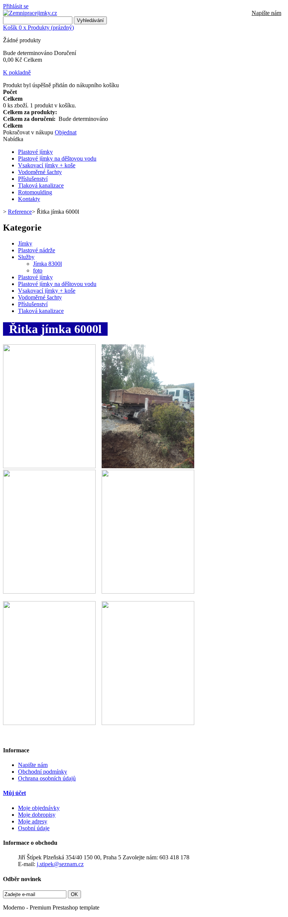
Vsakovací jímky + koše (46, 165)
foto (37, 270)
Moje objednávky (39, 808)
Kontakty (29, 199)
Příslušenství (33, 179)
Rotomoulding (35, 192)
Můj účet (14, 793)
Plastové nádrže (36, 250)
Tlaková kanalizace (41, 185)
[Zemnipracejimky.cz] (30, 13)
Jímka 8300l (47, 264)
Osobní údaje (34, 828)
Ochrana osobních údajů (47, 778)
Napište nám (266, 13)
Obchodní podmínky (42, 771)
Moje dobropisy (37, 814)
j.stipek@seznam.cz (60, 864)
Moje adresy (32, 821)
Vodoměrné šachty (40, 172)
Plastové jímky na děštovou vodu (57, 158)
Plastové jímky (35, 152)
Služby (26, 257)
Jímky (25, 243)
